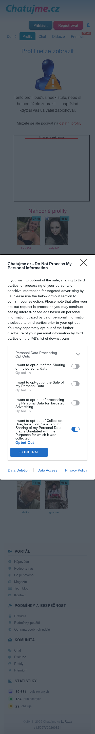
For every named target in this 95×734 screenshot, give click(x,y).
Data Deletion (19, 470)
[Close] (85, 264)
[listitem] (47, 354)
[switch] (75, 366)
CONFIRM (29, 452)
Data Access (47, 470)
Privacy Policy (76, 470)
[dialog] (47, 367)
